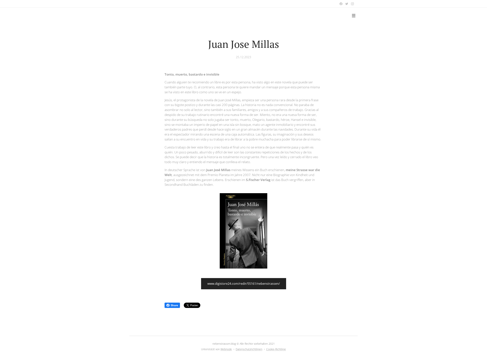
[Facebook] (341, 4)
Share (174, 305)
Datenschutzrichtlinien (249, 349)
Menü (355, 15)
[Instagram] (352, 4)
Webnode (226, 349)
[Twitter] (346, 4)
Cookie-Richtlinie (276, 349)
